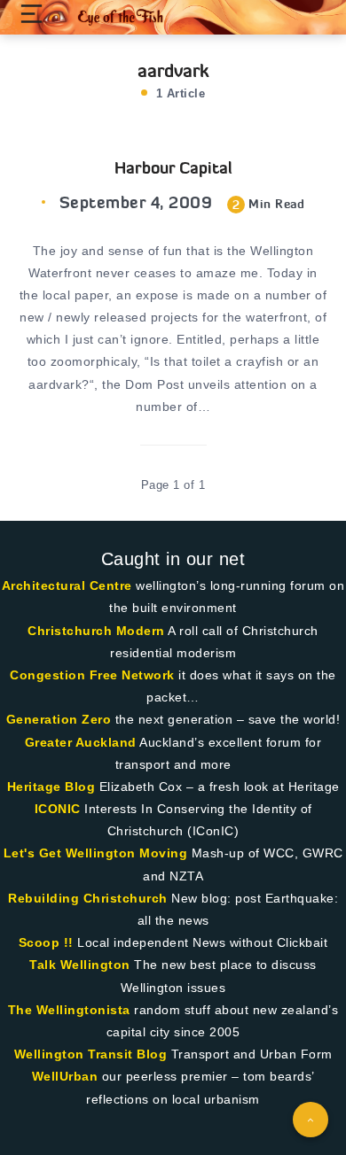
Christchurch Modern (96, 631)
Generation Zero (59, 719)
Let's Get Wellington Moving (96, 853)
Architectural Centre (67, 585)
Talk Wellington (79, 964)
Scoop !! (46, 942)
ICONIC (58, 809)
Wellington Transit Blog (91, 1054)
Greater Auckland (81, 742)
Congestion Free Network (92, 675)
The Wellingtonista (69, 1010)
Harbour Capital (173, 168)
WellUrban (65, 1076)
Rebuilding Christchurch (88, 898)
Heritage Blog (51, 786)
